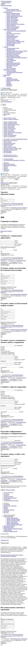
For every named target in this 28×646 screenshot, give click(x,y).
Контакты (9, 85)
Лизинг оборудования (12, 17)
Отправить (3, 212)
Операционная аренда (9, 526)
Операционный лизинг (12, 36)
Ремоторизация (10, 44)
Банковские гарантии (12, 65)
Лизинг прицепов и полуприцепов (15, 24)
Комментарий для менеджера (8, 247)
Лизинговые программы (10, 29)
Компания (9, 77)
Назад (3, 104)
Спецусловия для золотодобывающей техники (15, 139)
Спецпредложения (11, 71)
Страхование (10, 61)
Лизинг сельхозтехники (13, 20)
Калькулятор (7, 75)
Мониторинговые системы (13, 53)
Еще (5, 76)
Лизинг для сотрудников (13, 40)
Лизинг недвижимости (12, 28)
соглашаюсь (14, 262)
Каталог (6, 8)
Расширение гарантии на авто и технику (17, 51)
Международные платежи (13, 64)
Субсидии (6, 495)
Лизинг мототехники (12, 22)
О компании (7, 504)
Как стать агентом (11, 68)
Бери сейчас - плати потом (13, 33)
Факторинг (9, 67)
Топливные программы (13, 55)
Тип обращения (19, 345)
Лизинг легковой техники (13, 13)
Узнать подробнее (10, 489)
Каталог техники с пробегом (14, 10)
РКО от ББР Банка (11, 60)
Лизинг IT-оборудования (13, 26)
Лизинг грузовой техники (13, 14)
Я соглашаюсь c (14, 207)
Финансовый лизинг (8, 516)
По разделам (15, 94)
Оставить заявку (6, 88)
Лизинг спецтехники (12, 18)
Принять (3, 489)
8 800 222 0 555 (5, 90)
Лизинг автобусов (11, 25)
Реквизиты (9, 84)
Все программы (11, 45)
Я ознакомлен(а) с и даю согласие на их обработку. (12, 205)
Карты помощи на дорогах (13, 56)
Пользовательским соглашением (19, 207)
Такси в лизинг (10, 34)
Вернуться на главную (6, 231)
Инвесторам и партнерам (13, 80)
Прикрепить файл (11, 287)
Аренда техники (11, 38)
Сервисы (6, 46)
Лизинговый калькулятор (10, 498)
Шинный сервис (11, 49)
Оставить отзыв (4, 543)
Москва (3, 4)
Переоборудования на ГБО (13, 42)
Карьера (9, 83)
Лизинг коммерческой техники (14, 16)
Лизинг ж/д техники (12, 21)
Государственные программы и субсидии (14, 160)
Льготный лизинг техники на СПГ (15, 41)
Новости (9, 81)
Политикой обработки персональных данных (12, 204)
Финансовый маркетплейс (13, 63)
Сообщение (3, 367)
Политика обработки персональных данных (12, 555)
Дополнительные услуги (13, 48)
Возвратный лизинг (12, 37)
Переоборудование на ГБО (10, 531)
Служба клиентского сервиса (11, 500)
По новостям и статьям (14, 97)
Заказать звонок (13, 90)
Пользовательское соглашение (8, 556)
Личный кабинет (5, 2)
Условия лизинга (8, 12)
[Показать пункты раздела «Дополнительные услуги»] (17, 155)
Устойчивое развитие (9, 509)
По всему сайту (6, 94)
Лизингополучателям (12, 79)
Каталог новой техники (13, 9)
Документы (6, 494)
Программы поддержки (10, 69)
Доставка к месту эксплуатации (15, 52)
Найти (16, 179)
